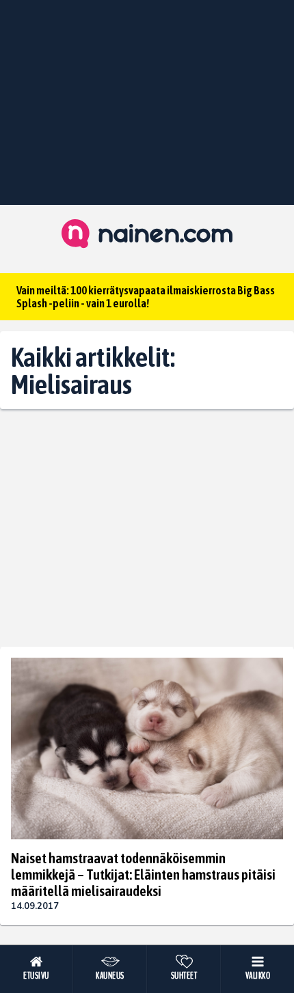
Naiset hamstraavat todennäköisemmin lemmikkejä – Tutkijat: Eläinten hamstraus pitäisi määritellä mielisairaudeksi (143, 874)
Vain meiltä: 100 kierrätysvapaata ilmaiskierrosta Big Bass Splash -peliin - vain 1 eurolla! (145, 296)
